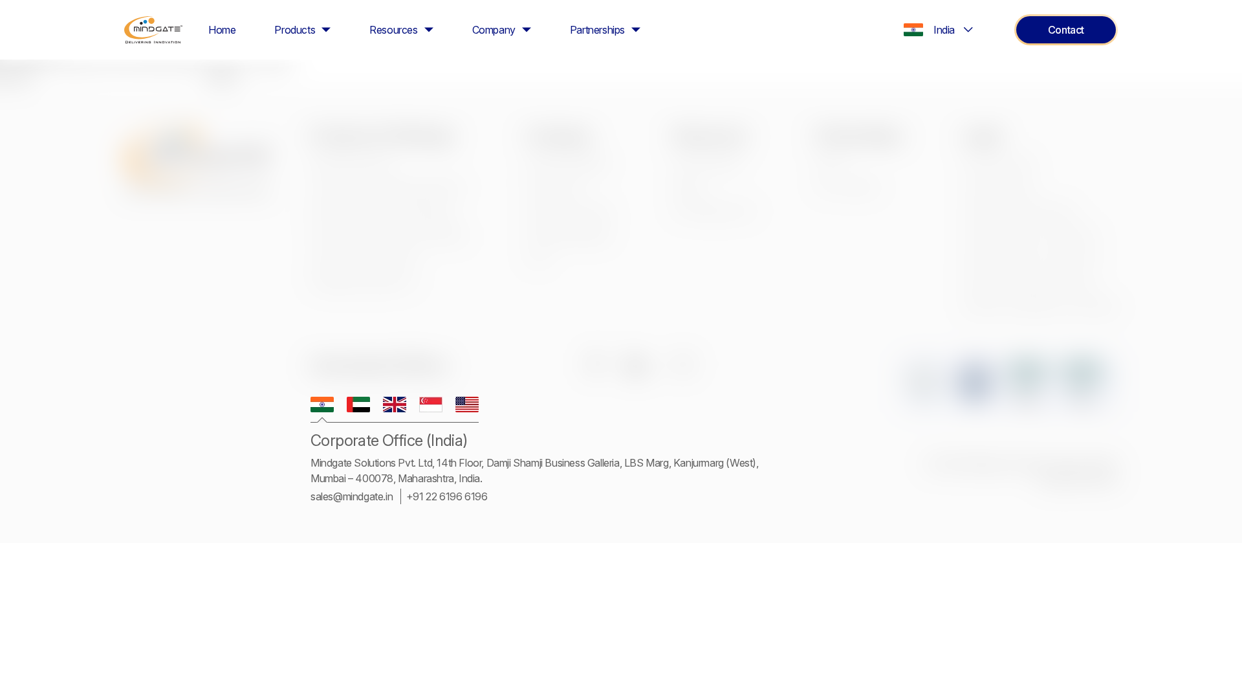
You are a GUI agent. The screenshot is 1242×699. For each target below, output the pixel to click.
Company (494, 29)
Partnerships (597, 29)
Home (221, 29)
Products (294, 29)
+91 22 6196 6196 (447, 496)
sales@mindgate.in (351, 496)
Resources (393, 29)
